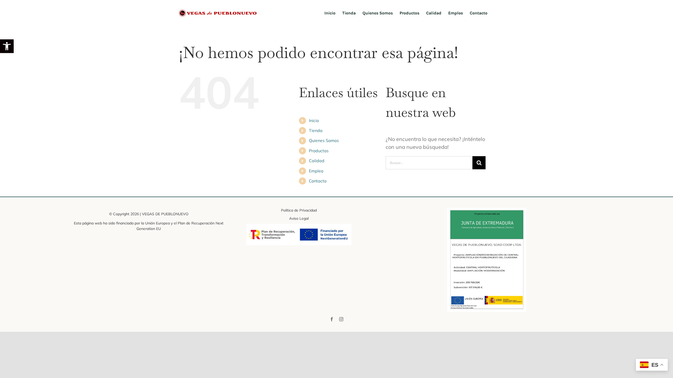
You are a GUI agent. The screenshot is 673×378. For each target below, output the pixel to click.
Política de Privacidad (299, 210)
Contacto (318, 180)
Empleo (316, 171)
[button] (7, 46)
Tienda (316, 130)
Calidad (316, 160)
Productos (319, 150)
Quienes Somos (324, 140)
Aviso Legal (299, 218)
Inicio (314, 120)
